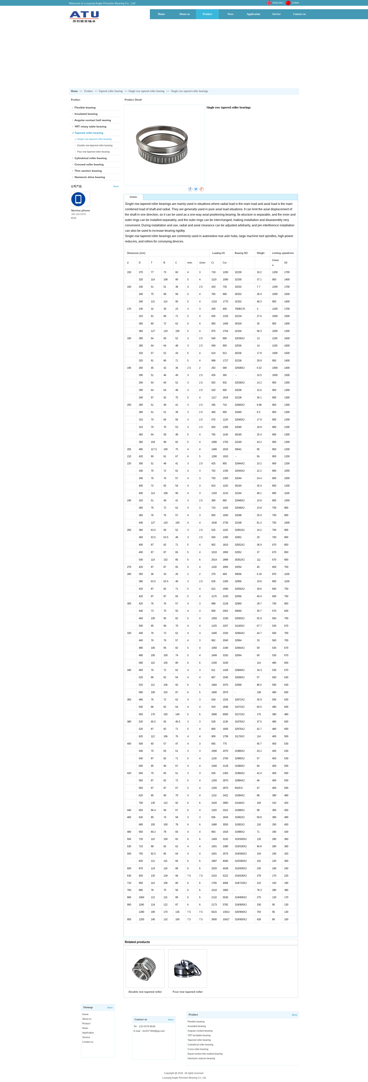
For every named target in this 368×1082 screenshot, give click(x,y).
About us (86, 1019)
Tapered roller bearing (111, 91)
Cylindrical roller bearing (200, 1044)
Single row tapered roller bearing (146, 91)
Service (86, 1037)
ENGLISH (278, 3)
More (110, 1007)
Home (74, 91)
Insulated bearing (197, 1026)
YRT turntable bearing (199, 1035)
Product (89, 91)
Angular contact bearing (200, 1030)
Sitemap (88, 1007)
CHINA (295, 3)
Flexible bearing (196, 1021)
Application (88, 1032)
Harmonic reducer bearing (201, 1058)
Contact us (87, 1042)
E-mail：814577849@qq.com (149, 1031)
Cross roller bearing (198, 1049)
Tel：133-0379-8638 (144, 1026)
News (85, 1028)
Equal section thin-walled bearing (205, 1053)
